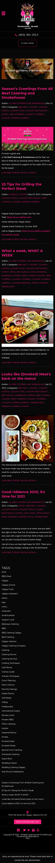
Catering (5, 650)
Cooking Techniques (11, 663)
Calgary (33, 107)
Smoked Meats (8, 745)
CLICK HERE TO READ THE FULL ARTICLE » (19, 173)
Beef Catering (17, 114)
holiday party (7, 706)
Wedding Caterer (9, 763)
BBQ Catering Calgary (34, 275)
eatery (5, 114)
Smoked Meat (8, 286)
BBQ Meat (23, 107)
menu (12, 272)
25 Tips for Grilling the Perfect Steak (22, 186)
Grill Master (7, 698)
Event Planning (8, 680)
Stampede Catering (10, 754)
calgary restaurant (37, 110)
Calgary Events (10, 198)
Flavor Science (8, 685)
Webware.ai (33, 836)
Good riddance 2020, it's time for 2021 (23, 494)
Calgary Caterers (35, 114)
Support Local (26, 517)
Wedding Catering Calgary (15, 406)
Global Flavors (8, 693)
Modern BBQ (8, 719)
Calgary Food (17, 110)
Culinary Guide (8, 672)
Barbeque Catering (11, 275)
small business (38, 272)
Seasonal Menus (9, 732)
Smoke (5, 737)
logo (26, 513)
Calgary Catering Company (15, 118)
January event (8, 715)
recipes (5, 728)
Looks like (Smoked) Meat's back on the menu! (26, 376)
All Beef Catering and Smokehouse (36, 834)
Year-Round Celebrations (13, 772)
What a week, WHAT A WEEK (15, 795)
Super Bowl (7, 759)
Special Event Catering (12, 750)
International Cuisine (11, 711)
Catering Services (21, 283)
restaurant (23, 272)
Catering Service (9, 654)
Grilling (5, 702)
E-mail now (27, 43)
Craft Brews (7, 667)
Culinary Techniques (10, 676)
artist (21, 506)
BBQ (4, 628)
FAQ (28, 838)
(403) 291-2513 (28, 35)
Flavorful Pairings (9, 689)
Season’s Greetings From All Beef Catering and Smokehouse (27, 93)
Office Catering (40, 283)
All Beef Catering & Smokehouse (19, 157)
